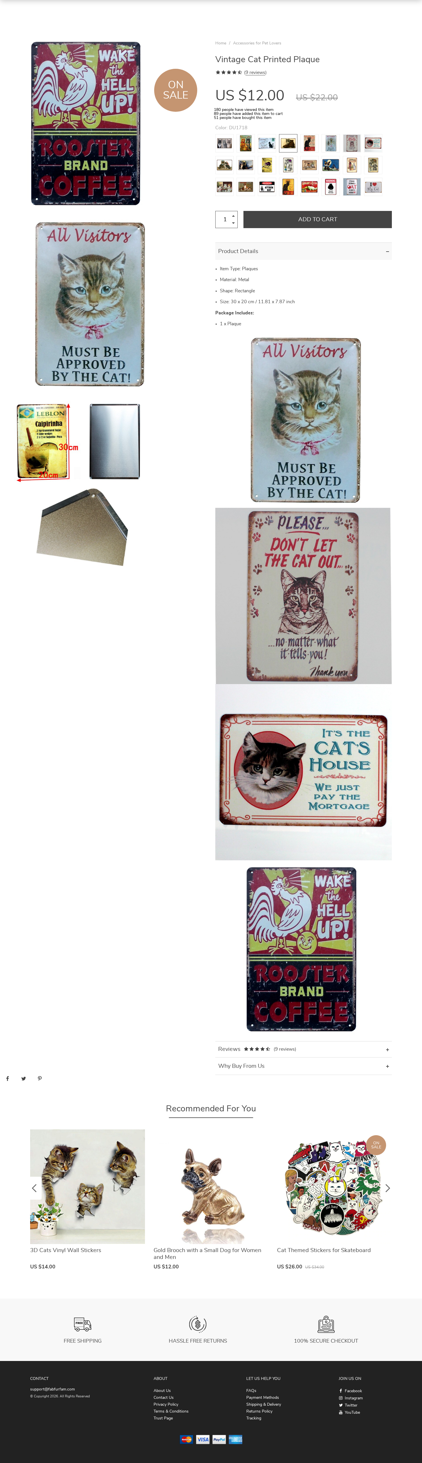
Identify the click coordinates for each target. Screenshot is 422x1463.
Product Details (238, 251)
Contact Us (164, 1398)
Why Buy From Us (241, 1066)
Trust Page (163, 1418)
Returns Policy (259, 1411)
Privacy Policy (166, 1405)
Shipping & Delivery (263, 1405)
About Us (162, 1391)
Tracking (253, 1418)
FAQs (251, 1391)
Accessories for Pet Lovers (257, 43)
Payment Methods (262, 1398)
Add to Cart (317, 219)
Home (220, 43)
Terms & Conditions (171, 1411)
